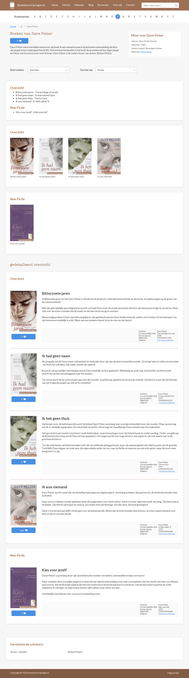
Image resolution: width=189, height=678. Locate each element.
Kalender (79, 4)
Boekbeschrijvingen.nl (31, 5)
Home (54, 4)
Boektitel (34, 70)
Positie (100, 70)
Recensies (103, 4)
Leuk (22, 530)
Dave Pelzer (146, 51)
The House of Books (165, 340)
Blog (90, 4)
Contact (130, 4)
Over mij (117, 4)
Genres (66, 4)
